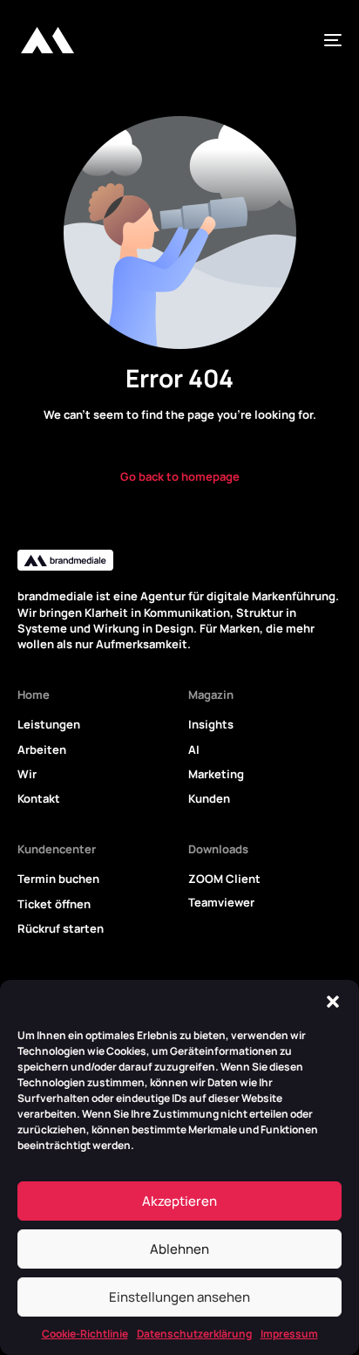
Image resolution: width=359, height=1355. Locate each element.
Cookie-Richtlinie (85, 1333)
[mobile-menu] (326, 40)
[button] (333, 1001)
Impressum (289, 1333)
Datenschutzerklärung (194, 1333)
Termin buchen (58, 878)
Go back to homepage (180, 476)
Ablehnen (179, 1249)
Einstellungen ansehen (179, 1297)
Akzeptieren (179, 1201)
